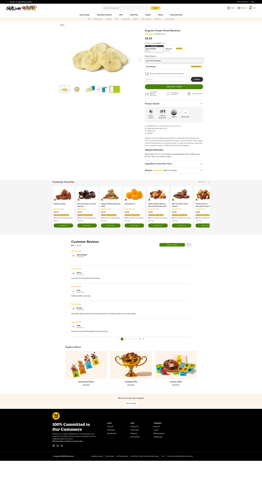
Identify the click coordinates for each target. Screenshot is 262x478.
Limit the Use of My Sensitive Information (180, 456)
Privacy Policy (109, 456)
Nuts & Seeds (84, 15)
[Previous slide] (7, 2)
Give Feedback (131, 403)
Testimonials (158, 437)
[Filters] (188, 245)
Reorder (244, 8)
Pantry (160, 15)
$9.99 (197, 212)
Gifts (121, 15)
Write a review (172, 245)
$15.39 (103, 212)
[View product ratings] (63, 209)
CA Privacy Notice (122, 456)
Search (155, 8)
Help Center (134, 430)
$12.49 (56, 212)
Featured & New (176, 15)
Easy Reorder (112, 433)
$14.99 (174, 212)
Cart (253, 7)
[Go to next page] (143, 339)
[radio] (154, 49)
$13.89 (150, 212)
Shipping (133, 433)
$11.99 (127, 212)
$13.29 (79, 212)
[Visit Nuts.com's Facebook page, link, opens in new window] (53, 446)
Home (62, 25)
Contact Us (134, 426)
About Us (157, 426)
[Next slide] (8, 2)
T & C (163, 456)
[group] (64, 89)
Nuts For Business (243, 2)
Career (156, 430)
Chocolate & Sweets (104, 15)
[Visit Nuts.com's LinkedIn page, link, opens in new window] (62, 446)
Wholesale (111, 430)
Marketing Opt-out (97, 456)
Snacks (148, 15)
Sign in (233, 8)
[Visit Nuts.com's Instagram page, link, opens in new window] (57, 446)
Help (252, 2)
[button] (149, 34)
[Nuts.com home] (22, 8)
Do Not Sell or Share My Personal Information (144, 456)
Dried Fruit (134, 15)
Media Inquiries (159, 433)
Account (110, 426)
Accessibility (134, 437)
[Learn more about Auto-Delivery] (157, 56)
